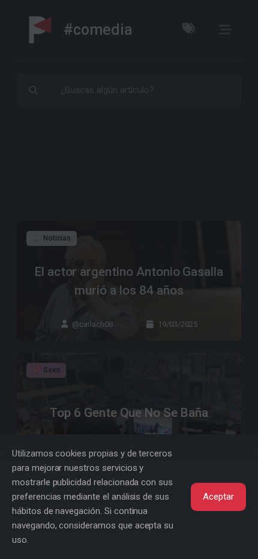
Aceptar (218, 496)
